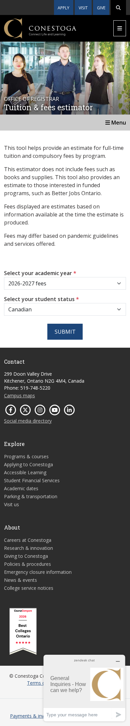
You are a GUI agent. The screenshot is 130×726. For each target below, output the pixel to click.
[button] (118, 7)
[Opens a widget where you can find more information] (84, 688)
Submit (65, 331)
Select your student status (41, 299)
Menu (118, 122)
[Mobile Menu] (119, 28)
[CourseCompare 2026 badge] (23, 631)
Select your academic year (40, 273)
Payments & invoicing (33, 716)
